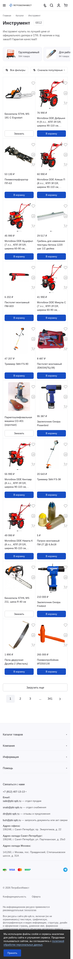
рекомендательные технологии (19, 910)
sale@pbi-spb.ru (12, 800)
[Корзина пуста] (66, 5)
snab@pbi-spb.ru (12, 807)
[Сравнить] (33, 93)
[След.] (60, 699)
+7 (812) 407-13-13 (14, 791)
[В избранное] (33, 83)
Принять (12, 953)
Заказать (19, 133)
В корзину (51, 133)
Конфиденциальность (14, 896)
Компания (9, 745)
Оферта (36, 896)
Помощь (8, 768)
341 (50, 698)
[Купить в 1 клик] (65, 103)
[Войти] (58, 5)
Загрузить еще (35, 687)
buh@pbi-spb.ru (12, 820)
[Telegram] (65, 870)
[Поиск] (51, 5)
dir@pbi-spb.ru (11, 813)
